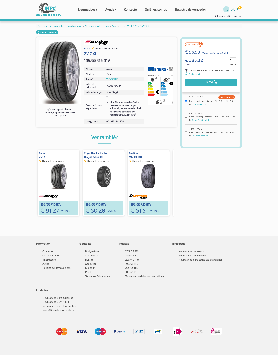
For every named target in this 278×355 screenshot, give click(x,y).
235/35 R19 (131, 267)
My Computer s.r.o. (199, 136)
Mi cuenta (233, 9)
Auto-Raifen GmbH (199, 104)
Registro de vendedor (190, 9)
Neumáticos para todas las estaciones (200, 259)
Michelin (90, 267)
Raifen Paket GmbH (200, 120)
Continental (91, 255)
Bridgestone (92, 251)
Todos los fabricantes (97, 276)
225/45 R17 (132, 255)
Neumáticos (87, 9)
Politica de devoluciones (56, 267)
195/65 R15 (131, 263)
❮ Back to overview (47, 32)
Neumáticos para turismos (57, 297)
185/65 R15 (131, 271)
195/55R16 (112, 79)
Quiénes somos (156, 9)
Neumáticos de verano (191, 251)
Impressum (49, 259)
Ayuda (110, 9)
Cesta (209, 82)
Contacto (130, 9)
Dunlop (89, 259)
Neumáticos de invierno (192, 255)
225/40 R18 (132, 259)
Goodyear (90, 263)
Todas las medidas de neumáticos (144, 276)
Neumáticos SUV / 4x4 (55, 301)
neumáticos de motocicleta (58, 310)
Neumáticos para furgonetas (59, 305)
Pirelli (88, 271)
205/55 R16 (132, 251)
